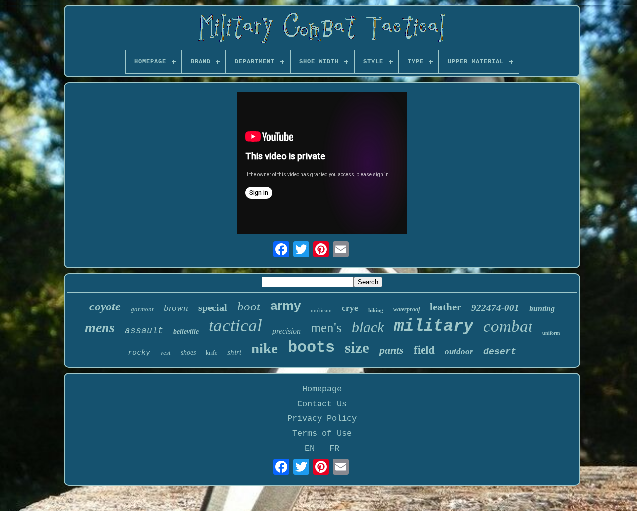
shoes (188, 352)
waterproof (406, 309)
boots (311, 347)
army (285, 305)
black (368, 327)
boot (248, 306)
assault (144, 331)
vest (165, 352)
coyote (105, 306)
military (433, 326)
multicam (321, 310)
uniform (551, 333)
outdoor (459, 351)
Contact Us (322, 404)
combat (507, 326)
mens (100, 327)
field (424, 350)
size (357, 347)
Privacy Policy (322, 418)
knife (211, 352)
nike (264, 348)
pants (391, 350)
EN (310, 448)
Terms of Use (322, 433)
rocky (139, 352)
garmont (142, 309)
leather (445, 307)
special (212, 307)
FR (334, 448)
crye (350, 308)
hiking (375, 310)
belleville (186, 331)
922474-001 (495, 308)
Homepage (322, 389)
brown (176, 308)
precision (286, 331)
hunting (542, 309)
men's (326, 327)
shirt (234, 352)
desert (499, 352)
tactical (235, 325)
